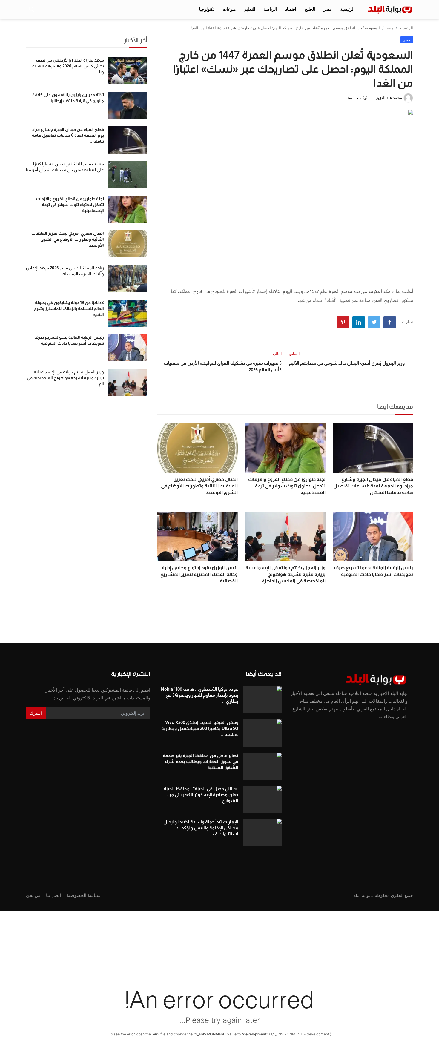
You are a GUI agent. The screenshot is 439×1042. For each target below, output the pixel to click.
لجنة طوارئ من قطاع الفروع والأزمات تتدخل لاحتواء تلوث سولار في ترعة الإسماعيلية (286, 486)
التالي (277, 353)
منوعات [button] (229, 9)
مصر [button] (327, 9)
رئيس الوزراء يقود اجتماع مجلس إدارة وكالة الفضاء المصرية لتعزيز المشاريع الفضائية (199, 574)
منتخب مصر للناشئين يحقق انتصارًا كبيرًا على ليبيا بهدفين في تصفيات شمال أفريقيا (65, 167)
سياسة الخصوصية (84, 895)
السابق (294, 353)
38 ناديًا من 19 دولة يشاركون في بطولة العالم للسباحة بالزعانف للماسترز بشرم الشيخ (69, 308)
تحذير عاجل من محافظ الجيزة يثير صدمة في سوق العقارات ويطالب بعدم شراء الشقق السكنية (200, 761)
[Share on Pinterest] (343, 322)
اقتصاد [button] (290, 9)
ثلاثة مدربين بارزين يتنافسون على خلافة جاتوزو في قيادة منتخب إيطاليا (68, 97)
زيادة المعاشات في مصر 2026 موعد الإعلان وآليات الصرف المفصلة (65, 271)
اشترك (36, 713)
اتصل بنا (53, 895)
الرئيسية (347, 9)
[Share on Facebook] (389, 322)
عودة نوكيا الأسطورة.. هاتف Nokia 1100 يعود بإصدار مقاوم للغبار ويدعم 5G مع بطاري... (199, 695)
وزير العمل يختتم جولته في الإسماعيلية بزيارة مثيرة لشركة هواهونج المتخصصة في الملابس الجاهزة (285, 574)
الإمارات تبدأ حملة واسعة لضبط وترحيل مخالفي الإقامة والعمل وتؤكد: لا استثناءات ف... (200, 827)
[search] (31, 9)
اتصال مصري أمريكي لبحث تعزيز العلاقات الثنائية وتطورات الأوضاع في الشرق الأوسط (199, 486)
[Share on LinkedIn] (358, 322)
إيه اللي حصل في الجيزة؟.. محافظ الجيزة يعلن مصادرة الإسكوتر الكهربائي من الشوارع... (201, 794)
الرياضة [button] (270, 9)
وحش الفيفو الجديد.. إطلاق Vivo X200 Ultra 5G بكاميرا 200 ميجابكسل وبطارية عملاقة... (199, 728)
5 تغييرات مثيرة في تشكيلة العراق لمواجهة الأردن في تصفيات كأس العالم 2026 (223, 366)
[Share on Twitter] (374, 322)
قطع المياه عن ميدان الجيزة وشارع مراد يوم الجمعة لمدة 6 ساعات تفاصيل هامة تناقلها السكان (373, 486)
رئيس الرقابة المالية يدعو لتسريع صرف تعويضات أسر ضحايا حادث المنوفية (373, 571)
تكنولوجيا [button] (206, 9)
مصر (389, 27)
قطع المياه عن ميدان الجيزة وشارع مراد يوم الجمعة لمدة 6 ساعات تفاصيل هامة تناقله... (68, 135)
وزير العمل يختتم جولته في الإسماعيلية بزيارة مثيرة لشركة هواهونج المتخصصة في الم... (65, 377)
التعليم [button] (249, 9)
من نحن (33, 895)
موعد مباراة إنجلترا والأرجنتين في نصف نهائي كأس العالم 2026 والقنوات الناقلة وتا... (68, 66)
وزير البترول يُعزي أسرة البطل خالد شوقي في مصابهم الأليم (347, 363)
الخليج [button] (310, 9)
